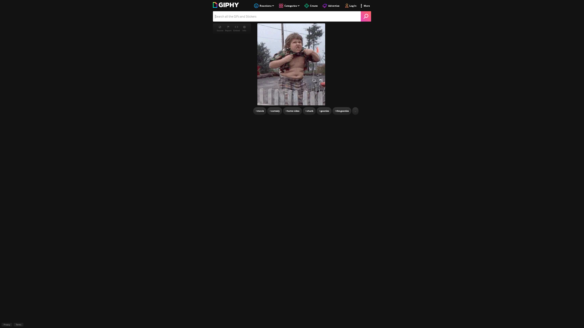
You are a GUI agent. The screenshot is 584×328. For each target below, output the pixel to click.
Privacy (7, 324)
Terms (18, 324)
